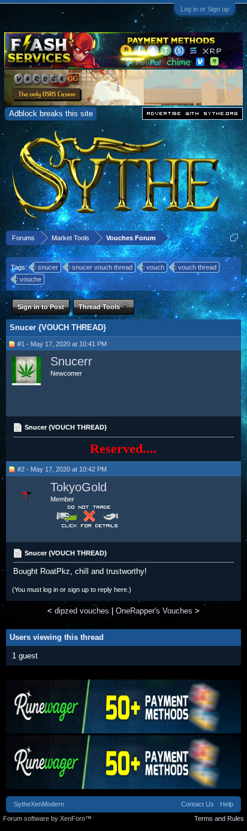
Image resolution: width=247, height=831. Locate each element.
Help (226, 804)
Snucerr (71, 361)
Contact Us (197, 804)
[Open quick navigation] (234, 237)
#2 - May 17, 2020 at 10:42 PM (62, 469)
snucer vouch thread (102, 267)
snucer (48, 267)
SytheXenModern (39, 804)
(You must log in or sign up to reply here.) (71, 589)
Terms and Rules (219, 818)
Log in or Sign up (204, 9)
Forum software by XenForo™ (47, 818)
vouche (30, 279)
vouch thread (197, 267)
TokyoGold (78, 487)
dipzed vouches (82, 610)
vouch (155, 267)
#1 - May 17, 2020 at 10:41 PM (62, 343)
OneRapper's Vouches (154, 610)
